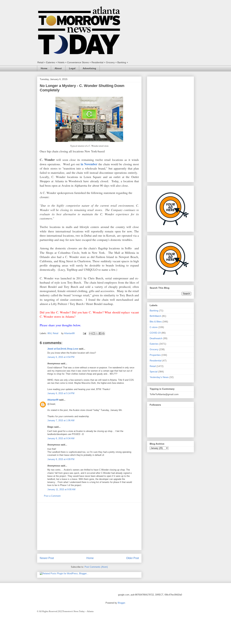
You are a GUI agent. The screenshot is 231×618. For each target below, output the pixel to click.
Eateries (154, 343)
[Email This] (90, 333)
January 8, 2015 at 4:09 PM (60, 459)
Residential (155, 360)
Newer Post (47, 558)
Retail (55, 333)
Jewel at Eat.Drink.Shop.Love (62, 348)
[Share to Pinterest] (103, 333)
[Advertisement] (89, 526)
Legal (72, 68)
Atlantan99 (69, 333)
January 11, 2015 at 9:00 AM (61, 489)
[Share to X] (97, 333)
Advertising (89, 68)
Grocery (154, 349)
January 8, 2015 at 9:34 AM (60, 438)
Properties (155, 355)
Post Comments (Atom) (96, 567)
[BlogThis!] (93, 333)
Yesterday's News (159, 377)
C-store (154, 327)
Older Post (132, 558)
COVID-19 (155, 332)
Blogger (121, 603)
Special (153, 371)
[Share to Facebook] (100, 333)
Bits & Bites (156, 321)
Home (44, 68)
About (58, 68)
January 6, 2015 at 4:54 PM (60, 357)
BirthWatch (155, 316)
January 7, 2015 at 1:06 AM (60, 420)
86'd (49, 333)
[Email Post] (84, 333)
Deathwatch (156, 338)
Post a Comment (52, 496)
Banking (154, 310)
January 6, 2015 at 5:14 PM (60, 393)
